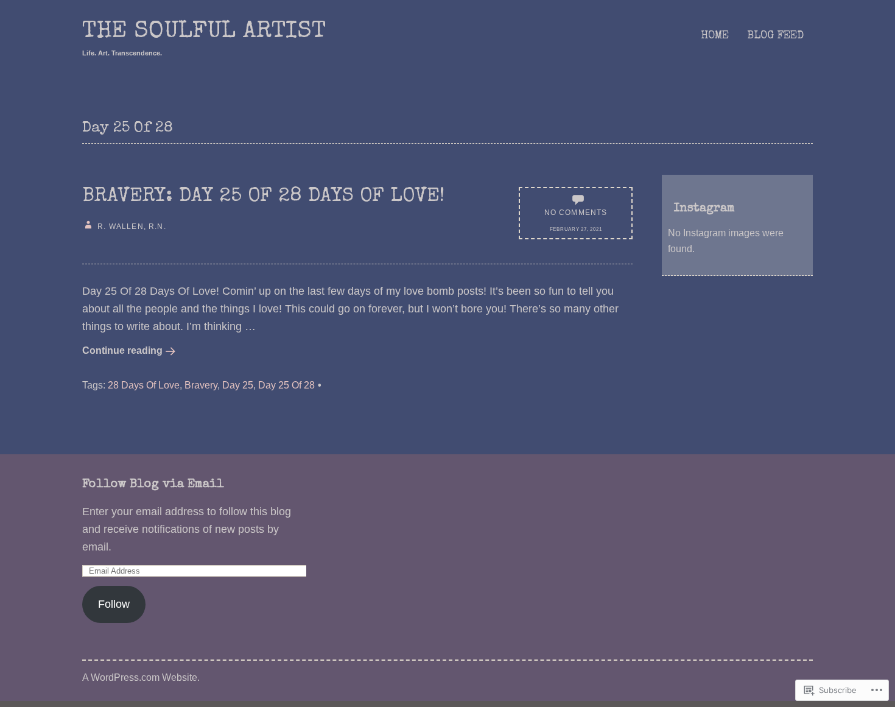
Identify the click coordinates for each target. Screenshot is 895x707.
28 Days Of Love (144, 384)
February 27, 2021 (576, 229)
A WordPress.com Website (139, 677)
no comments (576, 212)
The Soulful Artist (204, 32)
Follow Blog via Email (153, 485)
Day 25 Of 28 (286, 384)
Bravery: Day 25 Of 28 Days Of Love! (263, 197)
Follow (114, 604)
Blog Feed (775, 35)
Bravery (200, 384)
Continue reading (122, 350)
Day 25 (237, 384)
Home (715, 35)
